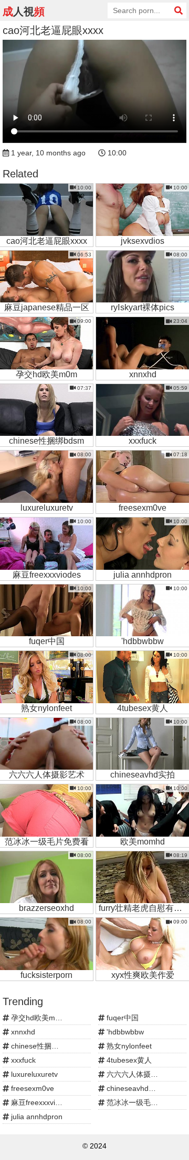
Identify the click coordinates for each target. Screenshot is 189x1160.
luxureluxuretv (33, 1074)
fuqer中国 (121, 1017)
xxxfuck (22, 1060)
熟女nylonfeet (128, 1046)
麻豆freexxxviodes (40, 1102)
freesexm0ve (31, 1088)
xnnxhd (22, 1032)
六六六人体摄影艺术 (138, 1074)
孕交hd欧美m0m (37, 1017)
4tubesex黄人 (128, 1060)
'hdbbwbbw (124, 1032)
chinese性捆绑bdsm (43, 1046)
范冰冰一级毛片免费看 (142, 1102)
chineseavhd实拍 (133, 1088)
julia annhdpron (35, 1116)
